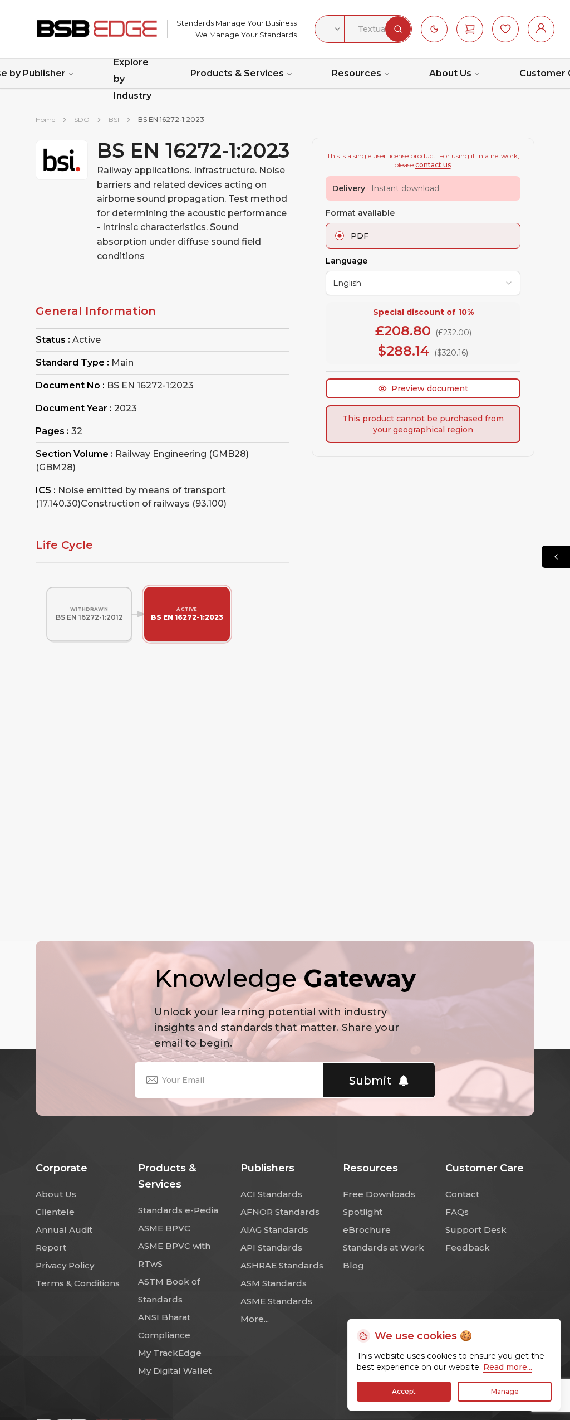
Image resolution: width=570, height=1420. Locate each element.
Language (346, 261)
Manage (505, 1391)
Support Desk (476, 1229)
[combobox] (329, 29)
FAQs (457, 1212)
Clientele (55, 1212)
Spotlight (362, 1212)
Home (45, 119)
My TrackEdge (170, 1353)
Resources (356, 73)
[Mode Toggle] (434, 29)
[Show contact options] (556, 557)
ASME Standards (276, 1301)
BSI (114, 119)
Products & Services (237, 73)
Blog (353, 1265)
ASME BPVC (164, 1228)
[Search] (398, 29)
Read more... (507, 1367)
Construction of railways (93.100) (154, 503)
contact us (433, 165)
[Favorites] (505, 29)
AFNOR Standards (280, 1212)
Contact (462, 1194)
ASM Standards (273, 1283)
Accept (404, 1391)
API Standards (271, 1247)
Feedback (467, 1247)
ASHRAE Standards (281, 1265)
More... (254, 1319)
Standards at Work (383, 1247)
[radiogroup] (423, 236)
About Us (450, 73)
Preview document (429, 388)
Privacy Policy (65, 1265)
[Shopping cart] (469, 29)
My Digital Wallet (175, 1370)
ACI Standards (271, 1194)
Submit (370, 1080)
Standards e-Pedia (178, 1210)
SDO (82, 119)
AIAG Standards (274, 1229)
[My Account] (541, 29)
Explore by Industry (132, 79)
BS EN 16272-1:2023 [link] (171, 119)
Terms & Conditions (78, 1283)
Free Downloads (379, 1194)
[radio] (339, 235)
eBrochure (367, 1229)
